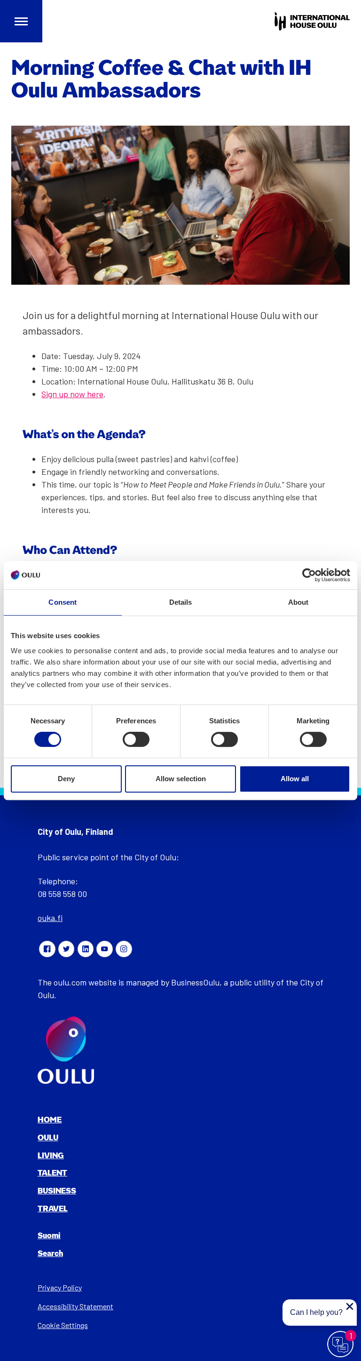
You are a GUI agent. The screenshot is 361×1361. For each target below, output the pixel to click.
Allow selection (181, 779)
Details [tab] (180, 602)
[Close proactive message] (349, 1306)
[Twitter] (66, 949)
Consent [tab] (62, 602)
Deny (66, 779)
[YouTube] (104, 949)
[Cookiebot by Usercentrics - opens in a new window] (309, 575)
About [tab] (298, 602)
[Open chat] (340, 1344)
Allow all (295, 779)
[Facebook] (47, 949)
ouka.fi (50, 918)
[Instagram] (124, 949)
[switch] (136, 739)
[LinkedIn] (86, 949)
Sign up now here (72, 394)
